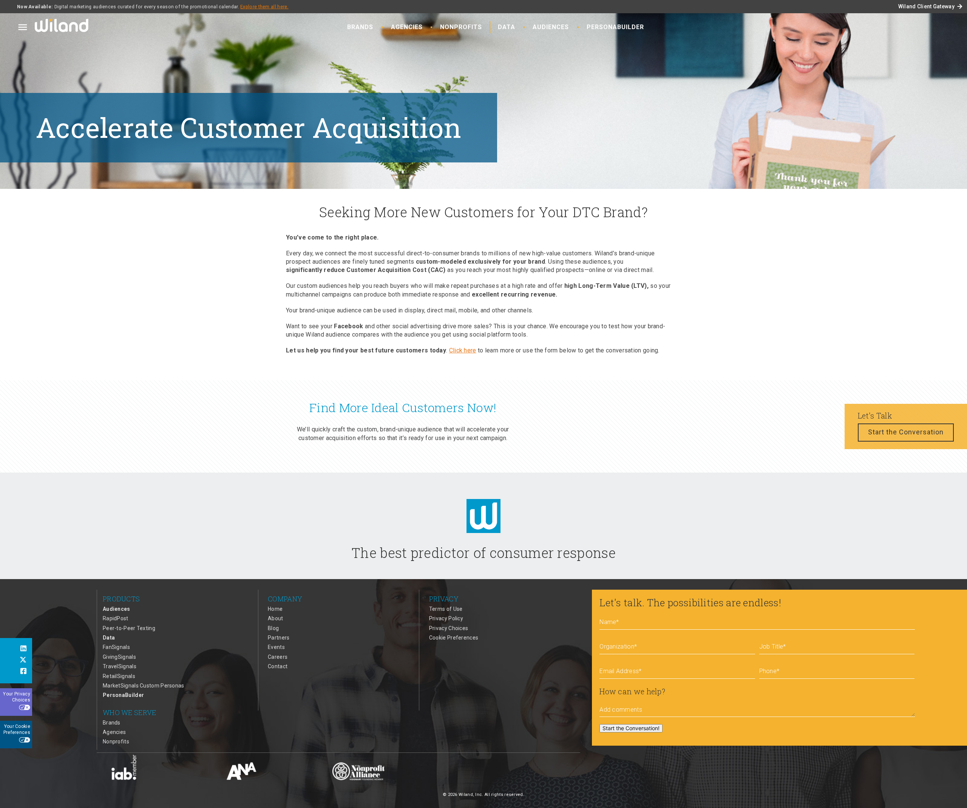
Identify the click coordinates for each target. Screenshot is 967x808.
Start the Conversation (906, 432)
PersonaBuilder (615, 27)
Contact (277, 666)
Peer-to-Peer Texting (129, 628)
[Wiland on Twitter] (16, 660)
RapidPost (115, 618)
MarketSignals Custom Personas (143, 686)
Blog (273, 628)
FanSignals (116, 647)
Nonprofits (461, 27)
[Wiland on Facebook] (16, 672)
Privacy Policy (446, 618)
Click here (462, 350)
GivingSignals (119, 657)
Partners (278, 638)
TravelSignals (119, 666)
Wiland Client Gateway (930, 6)
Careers (277, 657)
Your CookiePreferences (16, 729)
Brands (360, 27)
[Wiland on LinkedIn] (16, 649)
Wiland (62, 27)
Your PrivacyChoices (16, 697)
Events (276, 647)
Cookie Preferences (453, 638)
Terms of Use (446, 609)
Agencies (407, 27)
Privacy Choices (448, 628)
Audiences (551, 27)
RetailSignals (119, 676)
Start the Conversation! (631, 728)
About (275, 618)
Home (275, 609)
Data (506, 27)
